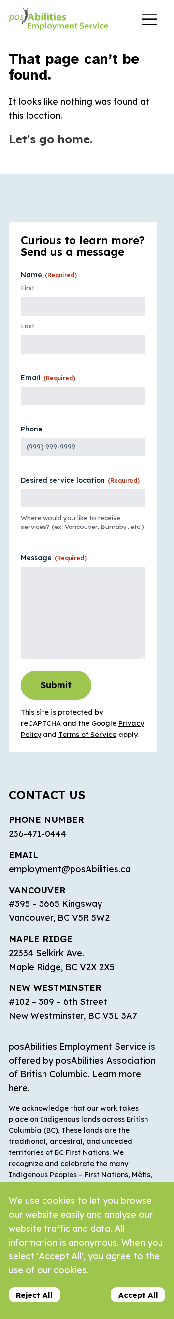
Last (27, 326)
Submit (56, 685)
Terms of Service (87, 734)
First (27, 288)
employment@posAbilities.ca (69, 869)
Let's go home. (50, 139)
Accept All (138, 1295)
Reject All (34, 1295)
